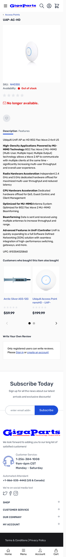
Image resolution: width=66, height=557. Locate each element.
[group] (14, 95)
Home (8, 554)
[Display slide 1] (29, 323)
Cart (56, 554)
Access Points (11, 14)
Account (40, 554)
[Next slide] (56, 323)
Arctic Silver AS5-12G (16, 298)
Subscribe (46, 410)
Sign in (20, 352)
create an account (38, 352)
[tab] (10, 132)
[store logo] (24, 5)
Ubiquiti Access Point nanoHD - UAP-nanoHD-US (44, 302)
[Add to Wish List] (6, 118)
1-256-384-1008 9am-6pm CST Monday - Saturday (29, 463)
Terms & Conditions (16, 540)
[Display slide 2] (34, 323)
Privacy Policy (37, 540)
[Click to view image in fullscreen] (31, 54)
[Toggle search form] (42, 6)
